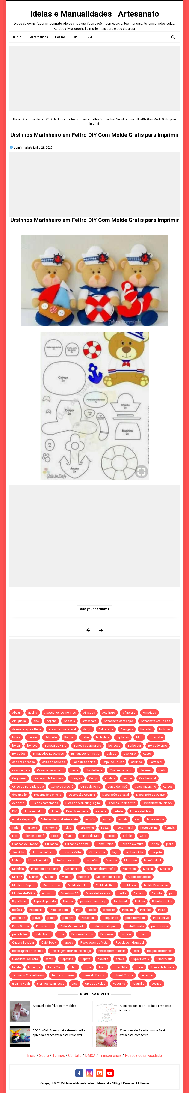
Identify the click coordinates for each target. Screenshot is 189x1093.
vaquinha (138, 983)
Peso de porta (59, 909)
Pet (78, 909)
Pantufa (157, 893)
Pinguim (127, 909)
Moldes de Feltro (23, 893)
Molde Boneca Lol (108, 877)
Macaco (111, 860)
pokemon (18, 918)
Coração (76, 778)
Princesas (106, 934)
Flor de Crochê (34, 835)
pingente (109, 909)
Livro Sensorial (38, 860)
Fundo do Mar (90, 835)
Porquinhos (110, 918)
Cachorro (130, 753)
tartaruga (34, 967)
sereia (120, 959)
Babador (146, 729)
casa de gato (21, 770)
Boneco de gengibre (87, 745)
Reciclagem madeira (112, 951)
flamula (170, 827)
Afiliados (89, 712)
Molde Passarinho (156, 885)
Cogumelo (19, 778)
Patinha (140, 901)
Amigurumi (19, 721)
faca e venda (155, 819)
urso (75, 983)
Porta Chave (161, 918)
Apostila (69, 721)
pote (61, 934)
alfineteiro (129, 712)
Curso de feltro (90, 786)
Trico (102, 967)
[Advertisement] (94, 78)
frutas (69, 835)
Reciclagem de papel (130, 942)
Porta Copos (20, 926)
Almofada (149, 712)
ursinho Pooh (21, 983)
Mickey (17, 877)
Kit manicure (97, 852)
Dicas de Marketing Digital (82, 803)
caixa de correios (53, 762)
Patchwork (121, 901)
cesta (74, 770)
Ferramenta (86, 827)
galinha (128, 835)
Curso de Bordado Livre (28, 786)
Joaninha (18, 852)
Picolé (92, 909)
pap (171, 893)
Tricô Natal (120, 967)
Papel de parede (45, 901)
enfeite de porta (22, 819)
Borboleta (134, 745)
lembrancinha (135, 852)
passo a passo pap (93, 901)
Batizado (51, 737)
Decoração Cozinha (82, 794)
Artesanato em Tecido (155, 721)
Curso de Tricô (117, 786)
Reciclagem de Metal (94, 942)
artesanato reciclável (62, 729)
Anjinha (51, 721)
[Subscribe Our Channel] (109, 1073)
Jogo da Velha (71, 852)
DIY (14, 811)
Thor (73, 967)
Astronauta (106, 729)
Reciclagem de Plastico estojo (71, 951)
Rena (136, 951)
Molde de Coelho (139, 877)
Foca (54, 835)
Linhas (16, 860)
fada (15, 827)
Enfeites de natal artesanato (59, 819)
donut (55, 811)
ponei (51, 918)
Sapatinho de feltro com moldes (54, 1005)
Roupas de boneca (159, 951)
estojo (107, 819)
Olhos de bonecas (98, 893)
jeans (169, 844)
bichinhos (102, 737)
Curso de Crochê (62, 786)
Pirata (161, 909)
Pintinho (145, 909)
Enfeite (118, 811)
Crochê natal (147, 778)
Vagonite (119, 983)
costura (110, 778)
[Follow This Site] (99, 1073)
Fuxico (111, 835)
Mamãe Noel (152, 860)
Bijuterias (123, 737)
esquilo (90, 819)
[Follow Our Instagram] (89, 1073)
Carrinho (136, 762)
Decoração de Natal (115, 794)
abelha (32, 712)
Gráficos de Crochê (25, 844)
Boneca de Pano (55, 745)
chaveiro (145, 770)
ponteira (68, 918)
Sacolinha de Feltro (25, 959)
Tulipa (139, 967)
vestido (157, 983)
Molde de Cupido (23, 885)
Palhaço (139, 893)
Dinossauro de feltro (121, 803)
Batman (69, 737)
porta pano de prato (105, 926)
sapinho (103, 959)
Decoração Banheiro (47, 794)
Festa (105, 827)
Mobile (66, 877)
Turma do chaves (62, 975)
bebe (85, 737)
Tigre (87, 967)
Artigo (87, 729)
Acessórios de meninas (60, 712)
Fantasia (31, 827)
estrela (122, 819)
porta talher (19, 934)
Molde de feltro (78, 885)
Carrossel (155, 762)
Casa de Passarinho (50, 770)
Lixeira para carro (67, 860)
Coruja (93, 778)
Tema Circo (55, 967)
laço (115, 852)
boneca (32, 745)
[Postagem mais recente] (88, 630)
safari (49, 959)
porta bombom (135, 918)
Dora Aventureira (77, 811)
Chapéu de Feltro (121, 770)
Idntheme (142, 1083)
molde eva (130, 885)
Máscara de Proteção (101, 868)
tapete (16, 967)
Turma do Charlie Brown (28, 975)
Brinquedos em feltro (85, 753)
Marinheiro (72, 868)
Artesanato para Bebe (26, 729)
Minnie (33, 877)
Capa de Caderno (83, 762)
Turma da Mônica (162, 967)
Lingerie (156, 852)
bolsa (16, 745)
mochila (83, 877)
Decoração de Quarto (150, 794)
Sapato (85, 959)
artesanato (89, 721)
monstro (47, 893)
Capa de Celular (113, 762)
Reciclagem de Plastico (27, 951)
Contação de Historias (48, 778)
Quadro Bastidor (23, 942)
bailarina (165, 729)
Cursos (168, 786)
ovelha (122, 893)
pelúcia (17, 909)
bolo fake (156, 737)
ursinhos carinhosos (50, 983)
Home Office (105, 844)
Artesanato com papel (118, 721)
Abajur (16, 712)
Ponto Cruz (88, 918)
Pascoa (68, 901)
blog (139, 737)
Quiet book (48, 942)
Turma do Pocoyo (94, 975)
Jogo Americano (43, 852)
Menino (165, 868)
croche (127, 778)
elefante (100, 811)
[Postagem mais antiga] (101, 630)
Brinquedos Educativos (48, 753)
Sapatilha (66, 959)
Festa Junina (148, 827)
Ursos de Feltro (95, 983)
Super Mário (164, 959)
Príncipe (126, 934)
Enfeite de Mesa (141, 811)
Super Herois (140, 959)
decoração (19, 794)
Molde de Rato (105, 885)
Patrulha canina (162, 901)
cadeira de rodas (23, 762)
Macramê (130, 860)
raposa (68, 942)
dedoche (18, 803)
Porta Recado (135, 926)
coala (162, 770)
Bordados (19, 753)
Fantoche (50, 827)
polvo (36, 918)
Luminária (92, 860)
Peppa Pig (36, 909)
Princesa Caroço (82, 934)
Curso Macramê (145, 786)
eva (137, 819)
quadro (143, 934)
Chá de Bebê (94, 770)
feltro (67, 827)
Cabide (111, 753)
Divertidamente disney (157, 803)
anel (36, 721)
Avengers (127, 729)
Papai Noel (19, 901)
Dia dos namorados (45, 803)
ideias (155, 844)
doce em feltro (34, 811)
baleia (16, 737)
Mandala (18, 868)
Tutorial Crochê (123, 975)
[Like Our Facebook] (79, 1073)
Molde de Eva (52, 885)
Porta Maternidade (72, 926)
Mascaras (129, 868)
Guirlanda (51, 844)
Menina (148, 868)
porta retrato (159, 926)
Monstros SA (69, 893)
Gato (143, 835)
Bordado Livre (157, 745)
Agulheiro (108, 712)
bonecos (114, 745)
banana (33, 737)
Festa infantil (124, 827)
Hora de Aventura (132, 844)
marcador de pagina (44, 868)
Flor (14, 835)
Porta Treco (42, 934)
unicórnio (147, 975)
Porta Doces (44, 926)
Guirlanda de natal (77, 844)
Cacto (147, 753)
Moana (49, 877)
